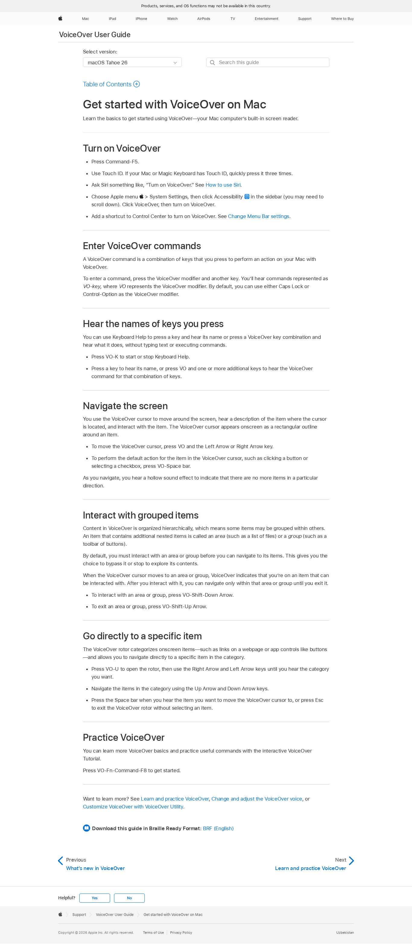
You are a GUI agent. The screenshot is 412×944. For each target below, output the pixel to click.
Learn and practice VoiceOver (175, 799)
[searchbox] (267, 62)
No (129, 898)
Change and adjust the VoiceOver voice (256, 799)
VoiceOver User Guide (95, 34)
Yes (95, 898)
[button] (112, 84)
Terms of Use (153, 932)
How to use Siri (223, 185)
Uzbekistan (345, 932)
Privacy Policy (181, 932)
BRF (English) (218, 828)
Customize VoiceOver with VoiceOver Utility (133, 807)
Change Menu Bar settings (258, 216)
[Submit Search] (213, 62)
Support (79, 915)
